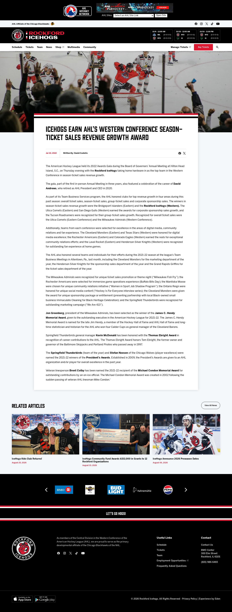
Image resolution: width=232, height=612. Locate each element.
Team (40, 47)
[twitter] (207, 24)
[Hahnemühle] (142, 490)
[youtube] (218, 24)
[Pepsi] (168, 490)
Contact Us (207, 545)
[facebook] (196, 24)
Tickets (29, 47)
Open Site (161, 16)
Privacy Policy (189, 599)
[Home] (38, 35)
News (49, 47)
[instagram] (201, 24)
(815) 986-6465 (209, 562)
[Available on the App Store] (22, 599)
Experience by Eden (209, 599)
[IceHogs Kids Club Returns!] (45, 434)
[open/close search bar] (217, 47)
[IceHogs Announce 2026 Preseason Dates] (186, 434)
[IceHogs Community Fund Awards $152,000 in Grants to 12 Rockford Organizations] (116, 434)
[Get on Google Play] (45, 599)
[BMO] (64, 490)
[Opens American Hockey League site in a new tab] (77, 11)
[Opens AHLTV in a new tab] (134, 8)
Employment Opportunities (171, 561)
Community (89, 47)
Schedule (17, 47)
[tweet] (184, 153)
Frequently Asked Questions (172, 566)
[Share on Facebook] (180, 153)
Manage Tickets (179, 47)
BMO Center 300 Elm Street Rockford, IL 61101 (210, 553)
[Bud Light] (115, 490)
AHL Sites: (107, 16)
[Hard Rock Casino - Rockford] (90, 490)
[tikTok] (212, 24)
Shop (58, 47)
